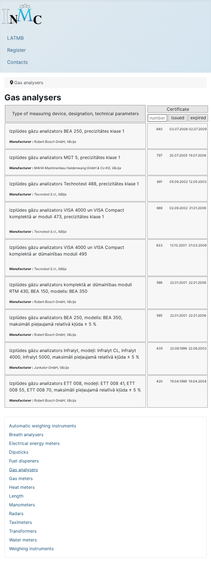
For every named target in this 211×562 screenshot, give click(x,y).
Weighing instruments (31, 548)
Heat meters (22, 487)
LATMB (15, 38)
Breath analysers (26, 434)
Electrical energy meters (34, 443)
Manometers (22, 504)
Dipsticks (18, 452)
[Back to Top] (201, 552)
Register (16, 50)
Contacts (17, 62)
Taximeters (20, 522)
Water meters (23, 540)
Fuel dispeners (24, 461)
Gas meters (21, 478)
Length (16, 496)
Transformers (23, 531)
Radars (16, 513)
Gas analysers (23, 469)
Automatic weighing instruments (42, 425)
